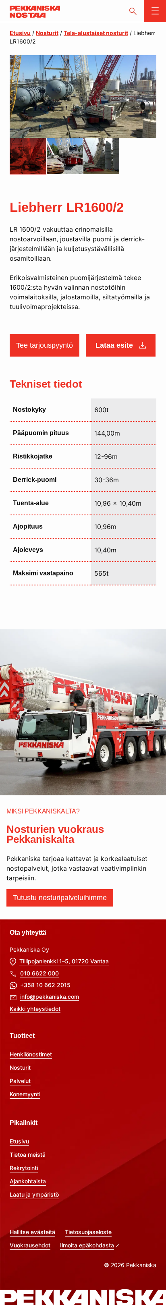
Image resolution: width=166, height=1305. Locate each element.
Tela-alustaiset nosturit (96, 32)
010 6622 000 (39, 973)
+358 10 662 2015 (45, 984)
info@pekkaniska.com (49, 996)
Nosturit (47, 32)
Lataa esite (114, 345)
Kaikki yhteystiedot (35, 1008)
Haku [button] (133, 11)
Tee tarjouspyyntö (44, 345)
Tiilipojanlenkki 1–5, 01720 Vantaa (64, 961)
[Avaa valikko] (155, 11)
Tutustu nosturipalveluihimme (60, 898)
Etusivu (20, 32)
